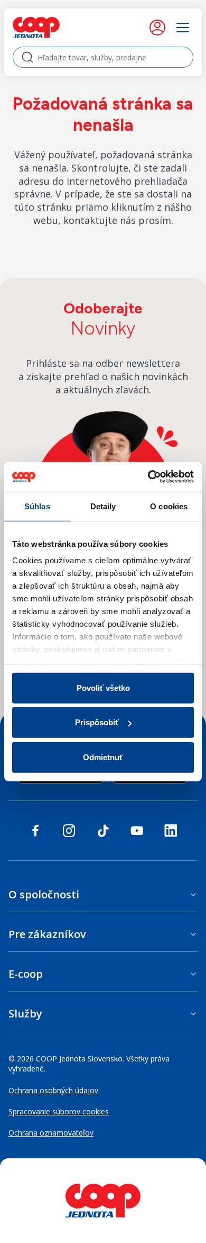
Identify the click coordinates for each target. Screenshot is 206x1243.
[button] (103, 895)
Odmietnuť (103, 756)
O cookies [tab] (169, 505)
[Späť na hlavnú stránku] (59, 27)
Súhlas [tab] (37, 505)
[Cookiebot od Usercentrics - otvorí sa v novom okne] (148, 477)
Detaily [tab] (103, 505)
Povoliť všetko (103, 687)
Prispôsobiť (97, 722)
